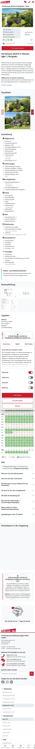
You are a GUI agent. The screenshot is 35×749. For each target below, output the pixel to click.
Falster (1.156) (6, 722)
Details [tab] (18, 344)
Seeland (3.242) (7, 708)
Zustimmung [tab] (6, 344)
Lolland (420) (6, 732)
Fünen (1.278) (6, 726)
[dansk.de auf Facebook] (3, 682)
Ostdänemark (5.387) (8, 702)
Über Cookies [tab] (29, 344)
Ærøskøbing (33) (7, 743)
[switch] (30, 377)
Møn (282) (5, 735)
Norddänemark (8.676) (9, 695)
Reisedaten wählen (18, 48)
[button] (33, 2)
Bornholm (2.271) (7, 692)
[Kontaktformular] (25, 2)
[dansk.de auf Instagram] (7, 682)
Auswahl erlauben (17, 400)
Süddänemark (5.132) (8, 712)
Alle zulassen (17, 395)
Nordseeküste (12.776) (9, 699)
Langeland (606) (7, 729)
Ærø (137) (5, 719)
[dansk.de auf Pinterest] (11, 682)
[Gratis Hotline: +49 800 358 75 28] (29, 2)
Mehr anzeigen (7, 85)
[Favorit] (31, 40)
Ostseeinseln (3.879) (8, 705)
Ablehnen (17, 406)
